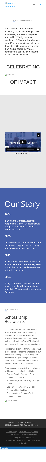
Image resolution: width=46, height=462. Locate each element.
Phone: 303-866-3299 (26, 422)
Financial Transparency (28, 431)
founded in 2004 (12, 37)
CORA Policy (14, 434)
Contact (11, 422)
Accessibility (11, 431)
